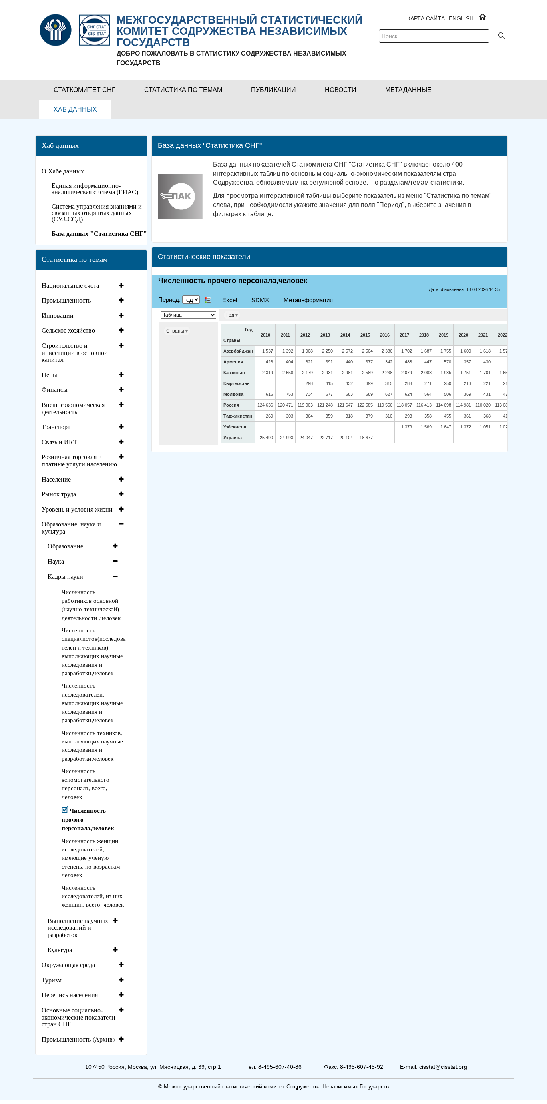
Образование (65, 546)
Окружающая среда (68, 964)
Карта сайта (426, 18)
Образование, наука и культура (71, 528)
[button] (84, 90)
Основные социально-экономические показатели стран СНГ (78, 1017)
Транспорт (56, 427)
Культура (60, 950)
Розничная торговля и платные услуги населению (79, 461)
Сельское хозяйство (68, 330)
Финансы (55, 389)
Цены (49, 374)
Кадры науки (65, 576)
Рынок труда (59, 494)
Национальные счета (70, 285)
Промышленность (66, 300)
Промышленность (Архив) (78, 1039)
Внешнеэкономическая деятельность (73, 408)
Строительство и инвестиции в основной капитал (75, 352)
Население (56, 479)
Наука (56, 561)
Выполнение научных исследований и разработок (78, 927)
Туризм (52, 980)
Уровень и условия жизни (77, 509)
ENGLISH (461, 18)
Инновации (58, 315)
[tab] (84, 285)
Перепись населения (70, 995)
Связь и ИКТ (59, 442)
